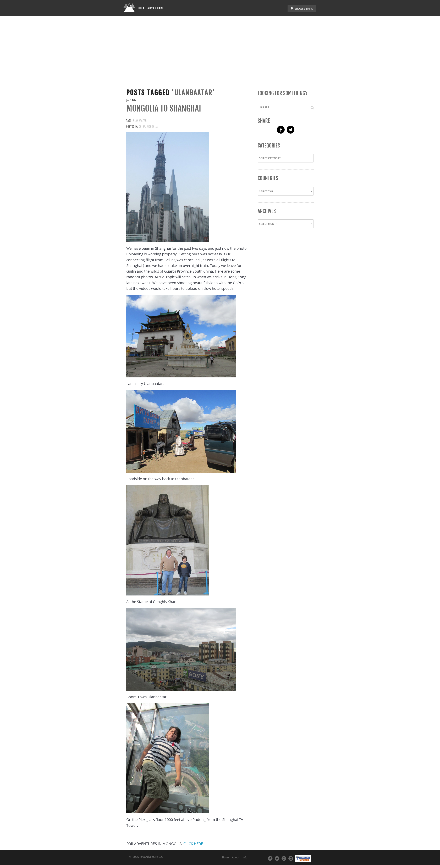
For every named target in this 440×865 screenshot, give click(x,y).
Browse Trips (303, 8)
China (142, 126)
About (235, 857)
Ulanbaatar (140, 120)
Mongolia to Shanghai (163, 108)
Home (225, 857)
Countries (268, 178)
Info (245, 857)
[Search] (310, 107)
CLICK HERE (193, 843)
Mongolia (152, 126)
